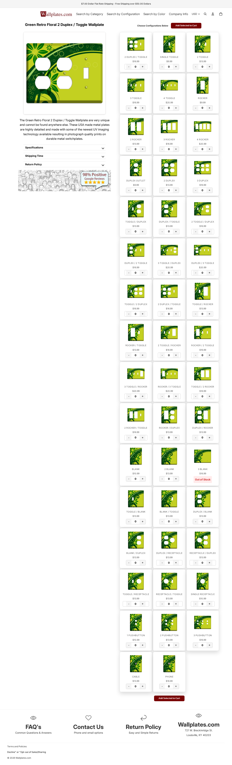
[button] (136, 44)
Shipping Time (34, 155)
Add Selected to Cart (186, 25)
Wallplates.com (23, 757)
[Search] (205, 14)
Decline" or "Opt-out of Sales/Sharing (26, 752)
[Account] (213, 14)
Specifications (34, 147)
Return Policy (33, 164)
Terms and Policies (17, 746)
